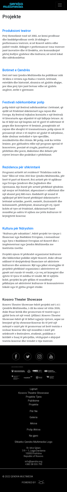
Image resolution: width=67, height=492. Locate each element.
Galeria (33, 417)
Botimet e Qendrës (16, 70)
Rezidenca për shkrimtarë (21, 167)
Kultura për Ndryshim (17, 228)
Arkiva (33, 423)
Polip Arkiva (33, 429)
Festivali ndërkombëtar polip (23, 102)
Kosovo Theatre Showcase (33, 392)
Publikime (33, 400)
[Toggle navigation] (59, 5)
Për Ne (34, 411)
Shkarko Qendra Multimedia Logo (33, 441)
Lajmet (33, 389)
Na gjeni (33, 435)
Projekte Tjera (33, 396)
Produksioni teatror (16, 31)
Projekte (33, 404)
